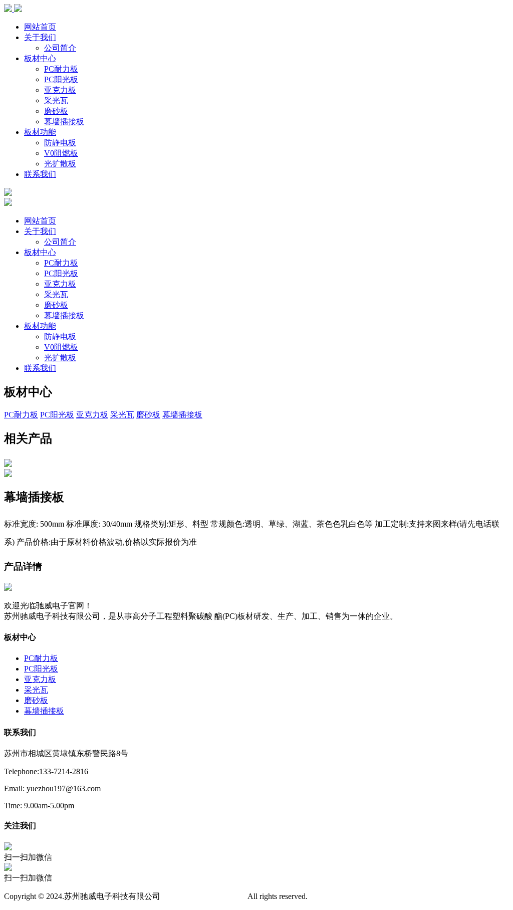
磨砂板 (56, 111)
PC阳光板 (61, 79)
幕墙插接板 (64, 121)
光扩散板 (60, 163)
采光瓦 (56, 100)
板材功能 (40, 132)
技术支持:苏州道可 (341, 896)
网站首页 (40, 27)
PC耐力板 (61, 69)
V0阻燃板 (61, 153)
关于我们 (40, 37)
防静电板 (60, 142)
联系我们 (40, 174)
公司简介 (60, 48)
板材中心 (40, 58)
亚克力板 (60, 90)
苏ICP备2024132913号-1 (203, 896)
